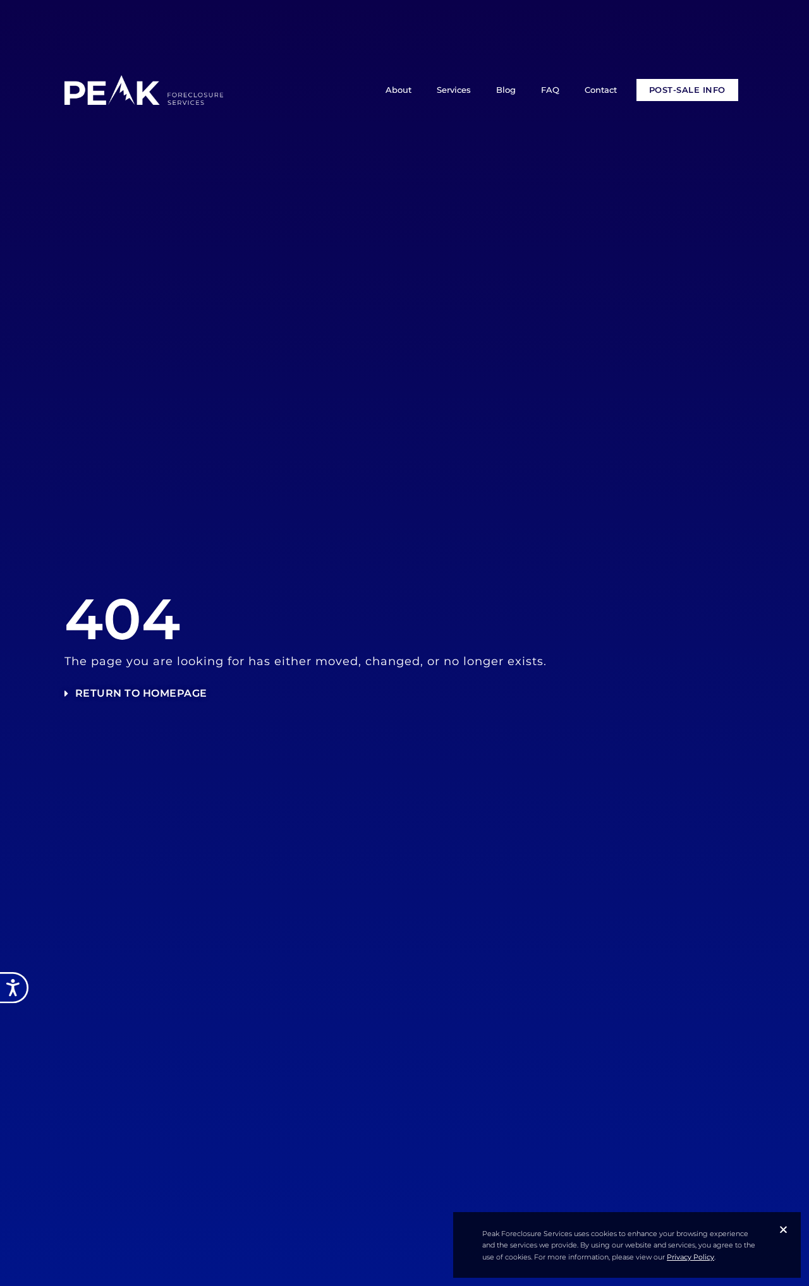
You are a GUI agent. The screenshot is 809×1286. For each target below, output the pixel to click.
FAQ (550, 90)
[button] (783, 1229)
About (398, 90)
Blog (506, 90)
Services (454, 90)
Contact (601, 90)
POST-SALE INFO (687, 90)
